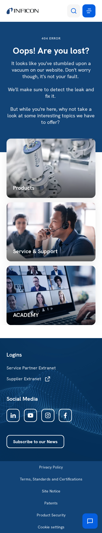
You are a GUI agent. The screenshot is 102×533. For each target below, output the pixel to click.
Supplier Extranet (24, 379)
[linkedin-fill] (13, 415)
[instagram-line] (47, 415)
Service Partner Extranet (31, 368)
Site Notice (51, 491)
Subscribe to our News (35, 442)
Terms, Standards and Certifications (51, 479)
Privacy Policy (51, 467)
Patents (51, 503)
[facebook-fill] (65, 415)
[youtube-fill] (30, 415)
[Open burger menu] (88, 10)
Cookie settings (51, 527)
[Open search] (73, 10)
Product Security (51, 515)
